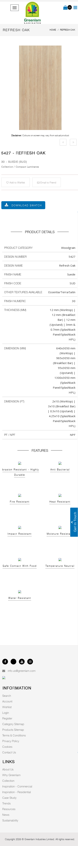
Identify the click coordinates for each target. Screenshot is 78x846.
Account (7, 701)
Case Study (9, 797)
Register (7, 718)
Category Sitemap (13, 724)
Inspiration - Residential (16, 792)
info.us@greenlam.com (21, 670)
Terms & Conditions (14, 735)
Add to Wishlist (17, 182)
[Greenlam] (32, 13)
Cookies (7, 746)
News (5, 814)
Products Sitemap (13, 729)
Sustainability (10, 820)
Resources (8, 809)
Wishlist (7, 707)
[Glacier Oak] (63, 142)
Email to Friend (48, 182)
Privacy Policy (10, 741)
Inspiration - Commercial (17, 786)
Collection (8, 780)
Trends (6, 803)
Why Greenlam (11, 775)
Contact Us (9, 752)
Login (5, 712)
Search (6, 695)
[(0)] (65, 7)
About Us (7, 769)
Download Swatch (27, 205)
